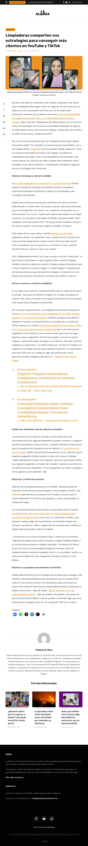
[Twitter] (4, 122)
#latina (64, 407)
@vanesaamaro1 (27, 369)
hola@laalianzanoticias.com (44, 798)
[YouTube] (44, 819)
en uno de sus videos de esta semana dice (35, 329)
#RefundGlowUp (27, 416)
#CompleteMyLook (50, 377)
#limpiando (24, 373)
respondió (36, 149)
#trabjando (66, 403)
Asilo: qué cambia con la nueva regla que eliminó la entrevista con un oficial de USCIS (70, 717)
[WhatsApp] (4, 109)
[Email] (4, 134)
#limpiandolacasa (57, 373)
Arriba (44, 841)
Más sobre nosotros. (15, 777)
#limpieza (40, 373)
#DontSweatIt (59, 412)
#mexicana (68, 377)
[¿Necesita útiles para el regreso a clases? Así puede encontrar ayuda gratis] (17, 699)
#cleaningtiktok (26, 407)
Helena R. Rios (15, 51)
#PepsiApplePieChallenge (32, 403)
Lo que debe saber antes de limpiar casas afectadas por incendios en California (41, 2)
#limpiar (53, 403)
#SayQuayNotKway (47, 407)
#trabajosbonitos (27, 382)
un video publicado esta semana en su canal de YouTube (43, 183)
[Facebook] (4, 103)
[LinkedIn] (4, 128)
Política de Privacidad (43, 827)
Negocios (10, 29)
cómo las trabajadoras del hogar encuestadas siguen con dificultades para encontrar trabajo (46, 118)
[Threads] (4, 115)
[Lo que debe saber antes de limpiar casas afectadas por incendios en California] (44, 699)
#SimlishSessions (27, 377)
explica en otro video (62, 233)
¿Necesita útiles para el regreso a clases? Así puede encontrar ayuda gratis (17, 717)
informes (16, 494)
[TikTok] (52, 819)
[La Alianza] (42, 13)
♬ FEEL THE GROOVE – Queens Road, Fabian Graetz (47, 420)
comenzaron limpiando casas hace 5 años (60, 325)
